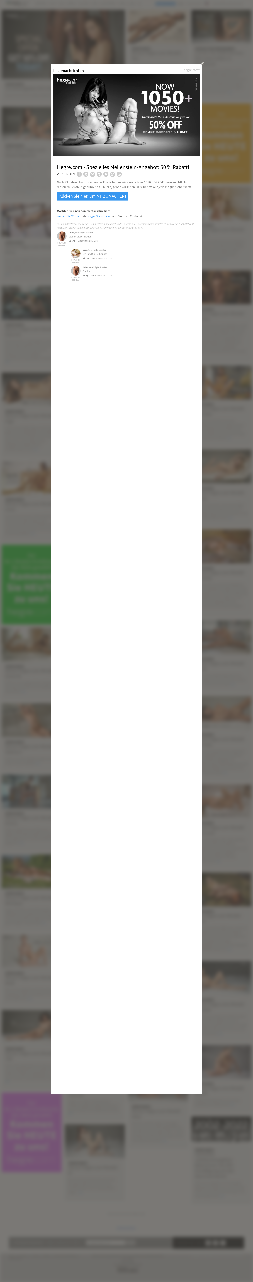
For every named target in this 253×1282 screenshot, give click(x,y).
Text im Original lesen (89, 241)
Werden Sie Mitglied (69, 216)
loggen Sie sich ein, (99, 216)
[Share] (79, 174)
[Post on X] (85, 174)
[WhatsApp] (112, 174)
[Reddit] (119, 174)
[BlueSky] (92, 174)
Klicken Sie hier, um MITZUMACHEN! (92, 196)
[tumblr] (99, 174)
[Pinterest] (105, 174)
